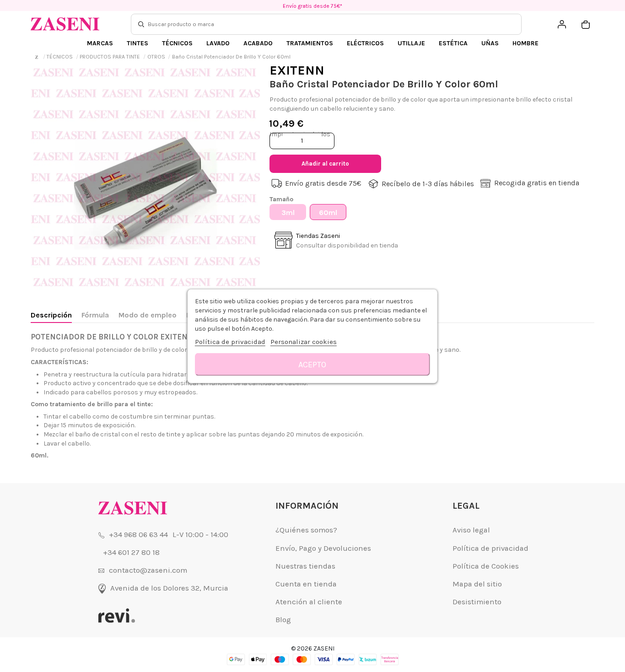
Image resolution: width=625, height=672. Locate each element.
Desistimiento (477, 601)
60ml (328, 212)
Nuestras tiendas (305, 566)
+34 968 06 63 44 (138, 534)
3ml (288, 212)
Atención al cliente (308, 601)
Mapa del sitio (477, 584)
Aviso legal (471, 530)
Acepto (312, 364)
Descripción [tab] (51, 315)
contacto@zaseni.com (148, 570)
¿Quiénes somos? (306, 530)
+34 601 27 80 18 (131, 552)
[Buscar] (141, 24)
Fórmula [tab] (95, 315)
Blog (283, 619)
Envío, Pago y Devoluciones (323, 548)
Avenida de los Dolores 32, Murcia (169, 588)
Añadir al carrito (325, 163)
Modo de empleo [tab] (148, 315)
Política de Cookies (486, 566)
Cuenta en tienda (306, 584)
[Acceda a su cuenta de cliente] (561, 24)
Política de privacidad (490, 548)
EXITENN (296, 70)
